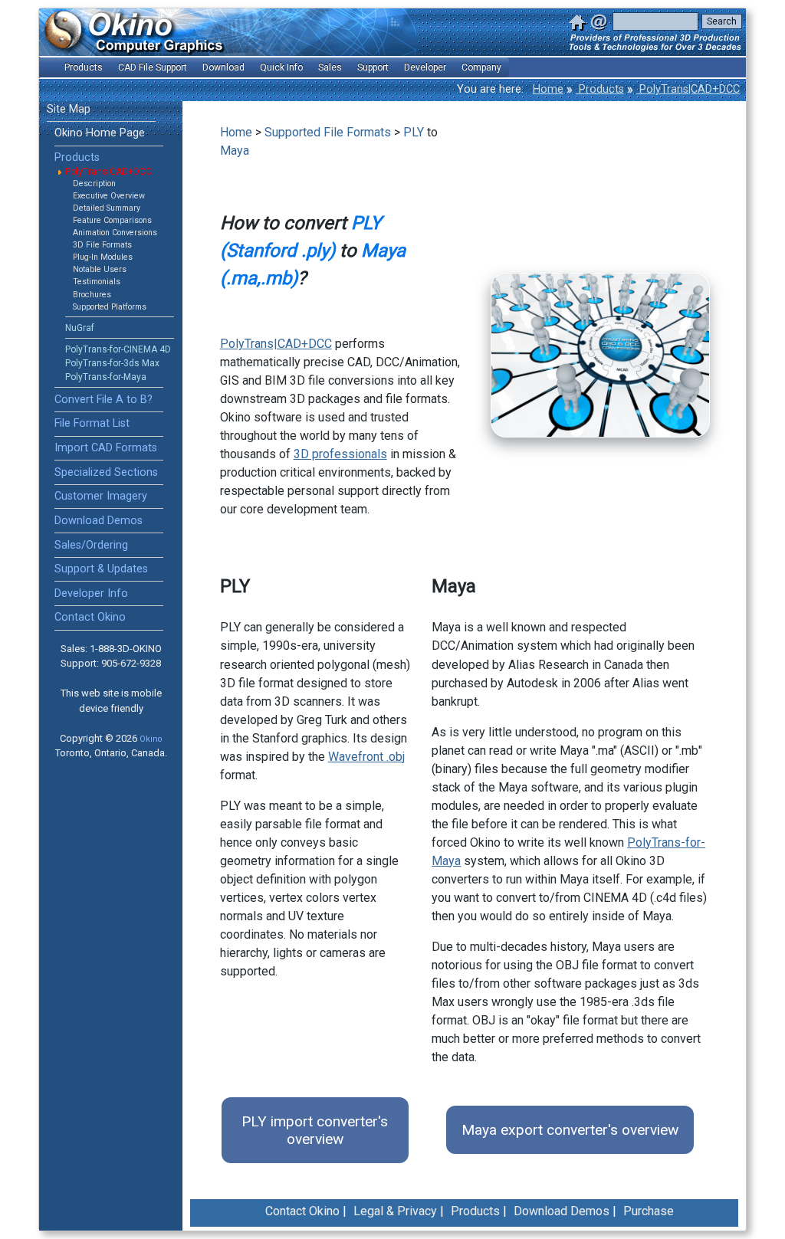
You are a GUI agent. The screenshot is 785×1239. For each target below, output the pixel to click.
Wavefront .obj (366, 756)
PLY (413, 132)
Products (600, 89)
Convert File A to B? (103, 399)
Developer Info (91, 593)
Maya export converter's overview (569, 1130)
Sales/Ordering (91, 545)
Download (223, 67)
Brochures (92, 295)
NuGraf (79, 328)
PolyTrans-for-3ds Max (112, 363)
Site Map (68, 109)
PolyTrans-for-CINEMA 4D (118, 349)
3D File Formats (102, 245)
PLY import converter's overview (314, 1130)
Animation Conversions (115, 233)
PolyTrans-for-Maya (105, 377)
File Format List (92, 423)
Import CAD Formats (105, 447)
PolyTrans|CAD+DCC (688, 89)
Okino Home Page (99, 132)
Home (548, 89)
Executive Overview (109, 196)
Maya (234, 150)
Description (94, 183)
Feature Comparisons (112, 220)
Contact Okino (90, 617)
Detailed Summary (106, 208)
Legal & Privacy (395, 1211)
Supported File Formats (327, 132)
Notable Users (99, 269)
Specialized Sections (106, 472)
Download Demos (98, 520)
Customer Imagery (100, 496)
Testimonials (96, 282)
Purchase (648, 1211)
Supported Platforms (109, 307)
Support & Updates (101, 568)
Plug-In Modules (103, 257)
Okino (151, 739)
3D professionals (340, 454)
